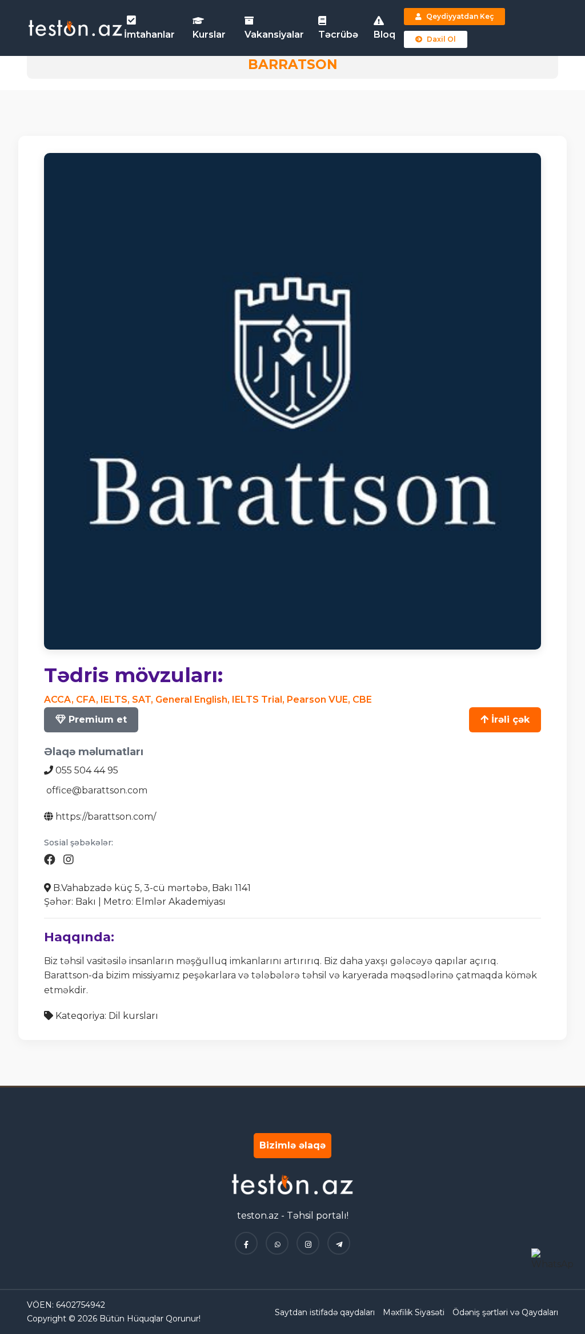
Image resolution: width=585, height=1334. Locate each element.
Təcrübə (338, 34)
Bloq (384, 34)
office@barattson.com (96, 790)
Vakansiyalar (274, 34)
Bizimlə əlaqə (292, 1145)
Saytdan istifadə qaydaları (325, 1312)
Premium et (96, 719)
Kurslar (209, 34)
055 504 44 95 (86, 770)
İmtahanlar (149, 34)
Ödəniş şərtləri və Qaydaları (505, 1312)
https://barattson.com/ (105, 816)
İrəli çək (509, 719)
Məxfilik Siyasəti (413, 1312)
